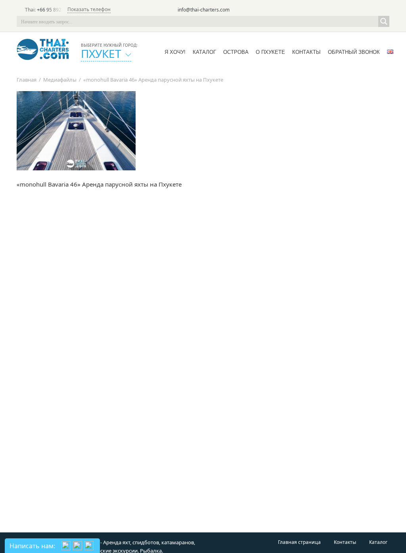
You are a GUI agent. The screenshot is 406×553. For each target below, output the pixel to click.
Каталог (204, 52)
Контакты (306, 52)
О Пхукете (270, 52)
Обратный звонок (354, 52)
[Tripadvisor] (339, 10)
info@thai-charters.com (204, 9)
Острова (236, 52)
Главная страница (299, 542)
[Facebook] (361, 10)
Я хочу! (175, 52)
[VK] (384, 10)
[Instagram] (372, 10)
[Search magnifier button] (383, 21)
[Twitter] (350, 10)
